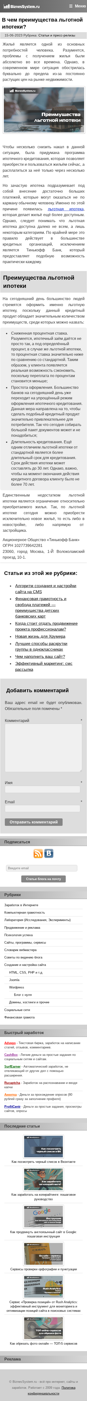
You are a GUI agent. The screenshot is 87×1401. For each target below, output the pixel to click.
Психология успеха (18, 935)
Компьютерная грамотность (24, 912)
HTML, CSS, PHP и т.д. (26, 972)
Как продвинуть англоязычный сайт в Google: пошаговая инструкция (43, 1234)
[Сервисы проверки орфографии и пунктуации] (43, 1254)
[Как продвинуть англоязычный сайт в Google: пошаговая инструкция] (43, 1217)
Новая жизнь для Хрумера (40, 636)
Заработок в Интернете (21, 905)
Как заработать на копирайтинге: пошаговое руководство (43, 1197)
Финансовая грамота (19, 1017)
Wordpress (16, 987)
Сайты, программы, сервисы (25, 942)
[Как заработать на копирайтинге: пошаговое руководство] (43, 1180)
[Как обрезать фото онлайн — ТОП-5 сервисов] (43, 1329)
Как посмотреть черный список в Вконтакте (43, 1162)
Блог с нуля (23, 995)
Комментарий (43, 721)
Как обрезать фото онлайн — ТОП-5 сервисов (43, 1343)
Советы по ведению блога (23, 957)
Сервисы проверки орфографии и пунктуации (43, 1269)
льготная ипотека (66, 209)
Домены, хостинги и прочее (29, 1002)
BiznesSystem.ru (27, 6)
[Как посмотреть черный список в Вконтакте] (43, 1147)
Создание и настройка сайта (25, 965)
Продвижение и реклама (22, 927)
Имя (43, 783)
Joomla (14, 980)
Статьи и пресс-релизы (56, 35)
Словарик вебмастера (20, 950)
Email (43, 802)
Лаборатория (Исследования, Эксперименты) (37, 920)
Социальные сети (17, 1010)
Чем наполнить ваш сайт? (40, 656)
